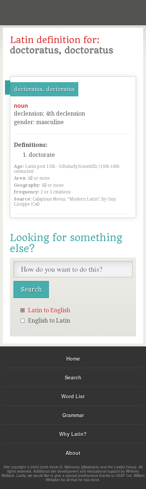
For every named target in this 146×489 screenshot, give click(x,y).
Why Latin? (73, 433)
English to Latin (49, 320)
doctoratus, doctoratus (44, 89)
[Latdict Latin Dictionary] (123, 12)
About (73, 452)
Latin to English (49, 310)
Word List (73, 396)
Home (73, 358)
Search (73, 377)
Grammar (73, 415)
